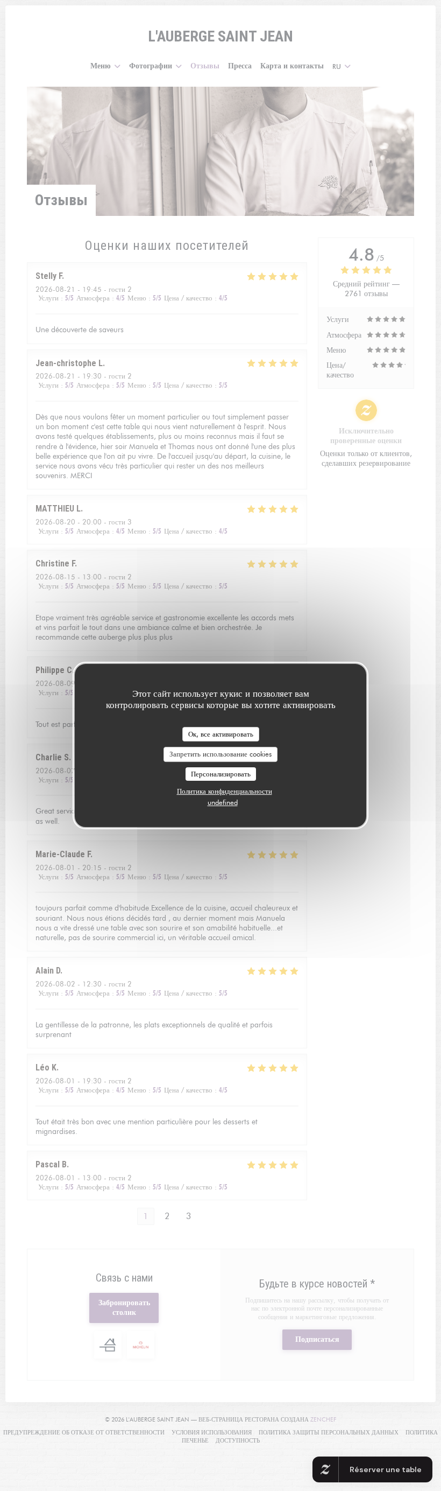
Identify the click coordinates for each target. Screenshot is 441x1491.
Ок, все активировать (220, 734)
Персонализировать (221, 773)
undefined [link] (223, 802)
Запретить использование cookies (220, 754)
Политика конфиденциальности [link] (224, 791)
